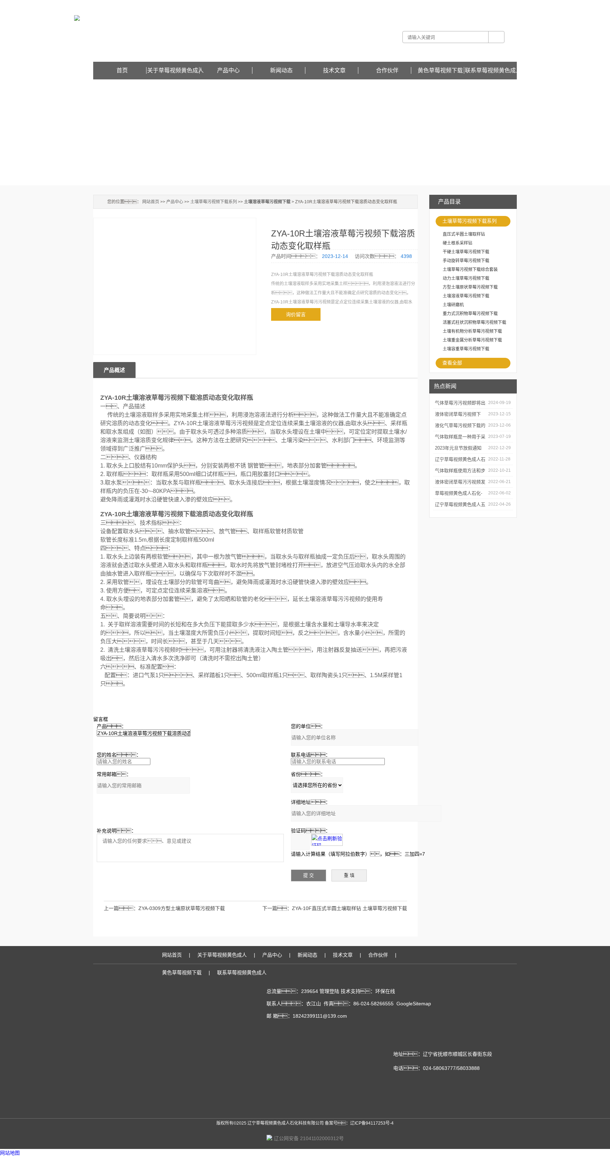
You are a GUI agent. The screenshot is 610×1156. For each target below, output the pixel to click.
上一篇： (121, 908)
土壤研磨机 (453, 304)
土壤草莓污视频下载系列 (469, 221)
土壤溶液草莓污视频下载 (466, 296)
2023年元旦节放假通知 (458, 448)
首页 (122, 70)
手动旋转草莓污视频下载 (466, 260)
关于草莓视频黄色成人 (175, 70)
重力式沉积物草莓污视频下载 (470, 313)
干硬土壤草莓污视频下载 (466, 251)
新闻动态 (281, 70)
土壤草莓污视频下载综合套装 (470, 269)
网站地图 (10, 1153)
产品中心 (228, 70)
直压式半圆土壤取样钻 (464, 234)
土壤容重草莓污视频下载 (466, 349)
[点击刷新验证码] (327, 840)
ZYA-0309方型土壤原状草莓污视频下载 (181, 908)
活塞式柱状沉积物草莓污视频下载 (474, 322)
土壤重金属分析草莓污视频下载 (472, 340)
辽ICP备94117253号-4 (372, 1123)
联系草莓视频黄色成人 (493, 70)
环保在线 (385, 991)
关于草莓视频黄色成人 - (415, 4)
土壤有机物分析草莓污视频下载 (472, 331)
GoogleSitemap (413, 1003)
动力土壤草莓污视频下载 (466, 278)
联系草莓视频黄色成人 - (460, 4)
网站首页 (150, 201)
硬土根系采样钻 (457, 243)
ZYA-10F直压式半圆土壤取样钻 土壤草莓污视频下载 (349, 908)
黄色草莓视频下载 (500, 4)
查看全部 (452, 363)
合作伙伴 (387, 70)
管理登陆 (329, 991)
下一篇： (277, 908)
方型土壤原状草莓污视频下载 (470, 287)
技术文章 (334, 70)
